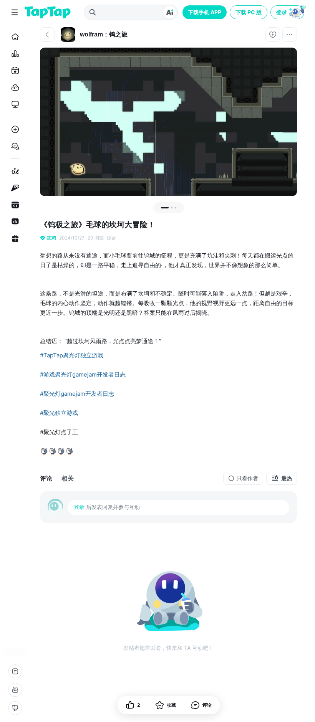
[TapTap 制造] (14, 171)
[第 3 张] (175, 207)
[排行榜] (14, 53)
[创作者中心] (14, 222)
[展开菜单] (14, 12)
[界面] (15, 708)
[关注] (272, 34)
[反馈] (15, 690)
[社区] (14, 146)
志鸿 (51, 238)
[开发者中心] (14, 205)
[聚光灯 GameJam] (14, 188)
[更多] (289, 34)
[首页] (14, 37)
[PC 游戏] (14, 104)
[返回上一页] (47, 34)
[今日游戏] (14, 70)
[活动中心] (14, 238)
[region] (168, 122)
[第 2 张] (171, 207)
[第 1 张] (165, 207)
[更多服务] (15, 671)
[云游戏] (14, 87)
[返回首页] (48, 12)
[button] (288, 12)
